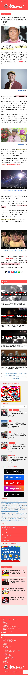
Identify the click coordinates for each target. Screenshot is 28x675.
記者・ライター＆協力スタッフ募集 (11, 628)
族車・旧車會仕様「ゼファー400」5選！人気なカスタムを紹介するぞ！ (17, 581)
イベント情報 (7, 535)
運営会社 (5, 622)
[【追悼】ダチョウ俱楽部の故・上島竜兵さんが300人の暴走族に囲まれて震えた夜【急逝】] (15, 272)
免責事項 (5, 629)
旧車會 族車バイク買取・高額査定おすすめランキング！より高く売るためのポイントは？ (18, 572)
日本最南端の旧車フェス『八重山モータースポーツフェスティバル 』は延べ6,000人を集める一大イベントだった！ (14, 515)
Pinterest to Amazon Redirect (10, 619)
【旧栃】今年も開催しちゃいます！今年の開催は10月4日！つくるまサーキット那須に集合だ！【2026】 (17, 424)
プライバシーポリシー (8, 631)
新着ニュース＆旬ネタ (6, 278)
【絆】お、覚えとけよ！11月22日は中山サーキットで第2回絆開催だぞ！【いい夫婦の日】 (17, 435)
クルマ (5, 532)
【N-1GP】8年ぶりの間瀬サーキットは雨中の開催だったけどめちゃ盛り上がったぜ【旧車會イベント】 (17, 459)
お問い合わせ (6, 624)
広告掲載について (7, 625)
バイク (5, 529)
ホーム (4, 621)
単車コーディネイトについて (9, 626)
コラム (5, 537)
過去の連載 (6, 540)
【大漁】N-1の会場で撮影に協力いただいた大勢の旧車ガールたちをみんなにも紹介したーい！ (17, 413)
